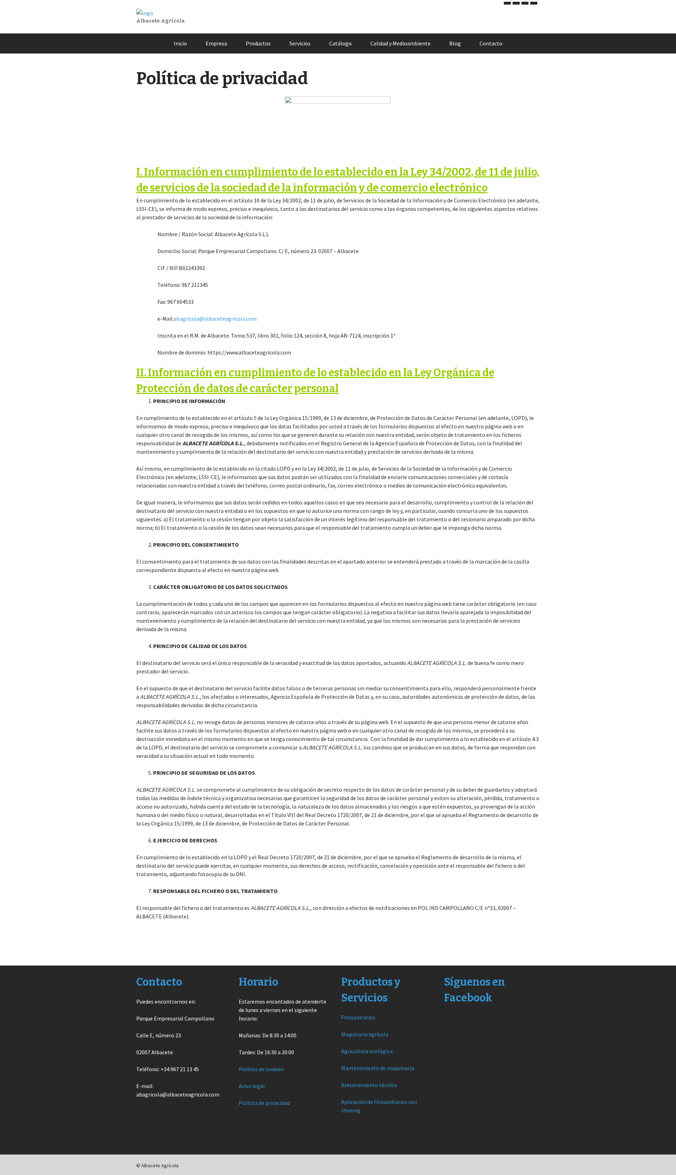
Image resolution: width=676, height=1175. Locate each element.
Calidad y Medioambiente (400, 43)
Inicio (180, 43)
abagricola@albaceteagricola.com (215, 318)
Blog (455, 43)
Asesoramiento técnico (369, 1084)
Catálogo (340, 43)
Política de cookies (261, 1069)
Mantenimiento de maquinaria (377, 1068)
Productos (258, 43)
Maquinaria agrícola (364, 1034)
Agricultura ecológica (367, 1051)
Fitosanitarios (358, 1017)
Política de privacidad (264, 1102)
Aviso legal (252, 1085)
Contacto (491, 43)
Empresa (216, 43)
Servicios (300, 43)
